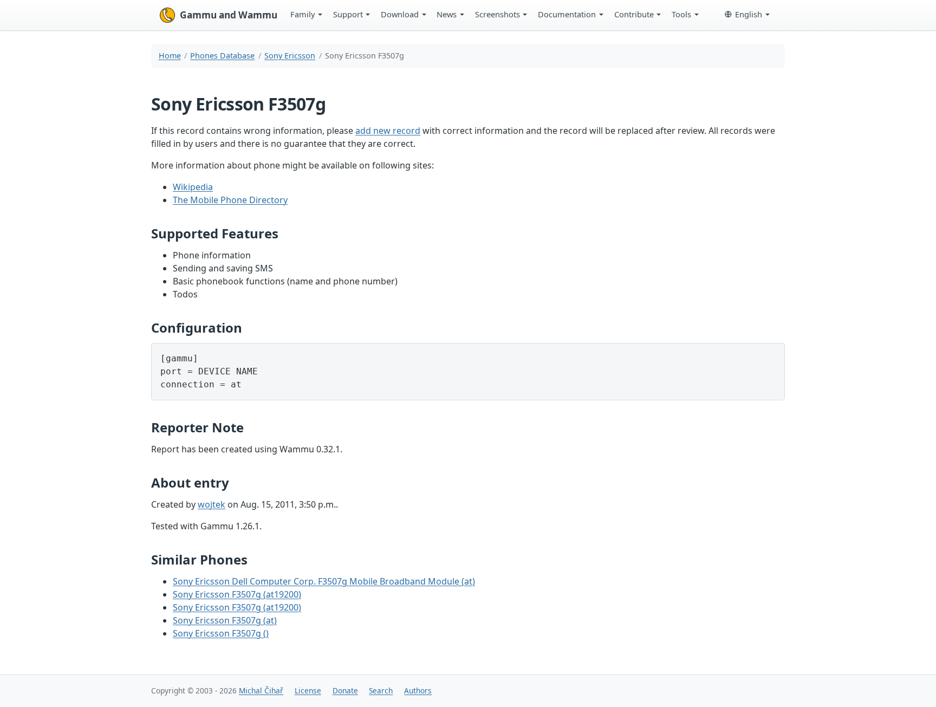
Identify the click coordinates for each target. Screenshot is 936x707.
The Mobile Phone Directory (230, 200)
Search (381, 690)
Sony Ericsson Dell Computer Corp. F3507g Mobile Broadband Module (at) (324, 581)
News (447, 14)
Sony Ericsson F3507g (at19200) (237, 594)
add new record (387, 131)
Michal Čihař (261, 690)
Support (348, 14)
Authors (418, 690)
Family (302, 14)
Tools (681, 14)
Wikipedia (193, 187)
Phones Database (222, 55)
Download (400, 14)
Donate (345, 690)
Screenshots (497, 14)
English (748, 14)
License (308, 690)
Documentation (567, 14)
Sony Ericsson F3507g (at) (225, 620)
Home (170, 55)
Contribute (634, 14)
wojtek (211, 504)
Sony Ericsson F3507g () (221, 633)
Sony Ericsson (289, 55)
